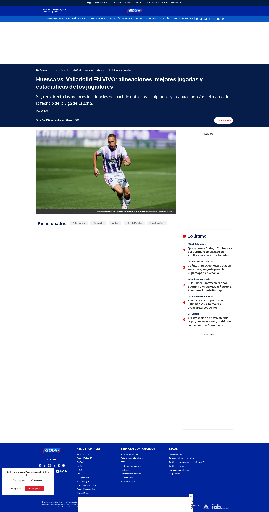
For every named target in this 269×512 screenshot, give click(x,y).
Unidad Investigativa (134, 3)
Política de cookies (177, 466)
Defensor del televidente (132, 458)
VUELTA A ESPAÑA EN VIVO (72, 19)
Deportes (22, 480)
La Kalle (80, 466)
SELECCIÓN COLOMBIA (120, 19)
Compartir (226, 120)
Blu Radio (81, 462)
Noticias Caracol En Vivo (157, 3)
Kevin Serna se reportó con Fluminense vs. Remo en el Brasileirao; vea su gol (205, 304)
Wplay (115, 223)
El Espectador (83, 478)
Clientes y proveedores (131, 474)
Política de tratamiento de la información (187, 462)
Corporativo (174, 474)
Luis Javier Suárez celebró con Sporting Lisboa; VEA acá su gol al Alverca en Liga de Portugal (210, 286)
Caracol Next (83, 493)
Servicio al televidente (130, 454)
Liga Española (157, 223)
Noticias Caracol (84, 454)
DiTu (79, 474)
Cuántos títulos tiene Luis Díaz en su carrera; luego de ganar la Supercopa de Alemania (209, 269)
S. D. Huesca (79, 223)
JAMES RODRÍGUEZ (183, 19)
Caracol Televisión (85, 458)
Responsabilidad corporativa (181, 458)
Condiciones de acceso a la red (182, 454)
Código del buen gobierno (132, 466)
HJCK (79, 470)
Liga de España (134, 223)
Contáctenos (126, 470)
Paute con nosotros (129, 482)
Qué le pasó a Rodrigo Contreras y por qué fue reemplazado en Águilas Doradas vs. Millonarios (210, 251)
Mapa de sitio (127, 478)
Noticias (38, 480)
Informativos (176, 3)
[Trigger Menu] (39, 10)
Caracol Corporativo (86, 489)
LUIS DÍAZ (165, 19)
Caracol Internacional (86, 485)
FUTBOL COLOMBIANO (146, 19)
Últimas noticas (101, 3)
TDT (123, 462)
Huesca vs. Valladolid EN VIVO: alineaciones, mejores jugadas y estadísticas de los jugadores (91, 70)
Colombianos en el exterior (200, 261)
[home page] (89, 3)
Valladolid (98, 223)
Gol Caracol (116, 3)
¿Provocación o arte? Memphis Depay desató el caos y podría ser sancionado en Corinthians (209, 321)
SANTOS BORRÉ (98, 19)
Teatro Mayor (83, 482)
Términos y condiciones (179, 470)
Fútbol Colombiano (197, 244)
